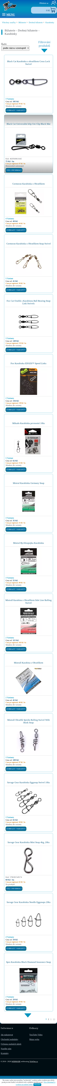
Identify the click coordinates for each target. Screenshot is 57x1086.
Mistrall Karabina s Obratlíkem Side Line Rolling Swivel (28, 601)
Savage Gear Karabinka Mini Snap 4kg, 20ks (29, 842)
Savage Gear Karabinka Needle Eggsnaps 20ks (29, 902)
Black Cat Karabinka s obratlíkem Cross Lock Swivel (28, 62)
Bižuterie (22, 22)
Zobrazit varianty (16, 110)
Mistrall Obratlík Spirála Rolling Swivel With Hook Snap (28, 721)
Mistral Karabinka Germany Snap (28, 483)
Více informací (14, 170)
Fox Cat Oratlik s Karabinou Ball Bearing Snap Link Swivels (29, 302)
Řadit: (4, 44)
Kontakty (5, 1053)
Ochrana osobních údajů (11, 1044)
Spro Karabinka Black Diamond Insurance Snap (28, 962)
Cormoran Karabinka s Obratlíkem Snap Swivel (28, 243)
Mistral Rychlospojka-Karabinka (28, 543)
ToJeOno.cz (34, 1061)
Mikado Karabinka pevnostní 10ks (28, 423)
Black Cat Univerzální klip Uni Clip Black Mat (28, 124)
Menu (10, 14)
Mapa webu (34, 1039)
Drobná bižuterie (36, 22)
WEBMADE (16, 1061)
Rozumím (37, 1084)
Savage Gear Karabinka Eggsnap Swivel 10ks (28, 782)
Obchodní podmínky (9, 1039)
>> (54, 1019)
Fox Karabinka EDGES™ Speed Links (28, 363)
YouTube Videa (35, 1035)
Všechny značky (9, 22)
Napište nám (6, 1049)
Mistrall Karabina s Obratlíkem (28, 662)
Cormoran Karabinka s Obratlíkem (28, 184)
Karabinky (49, 22)
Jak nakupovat (7, 1035)
